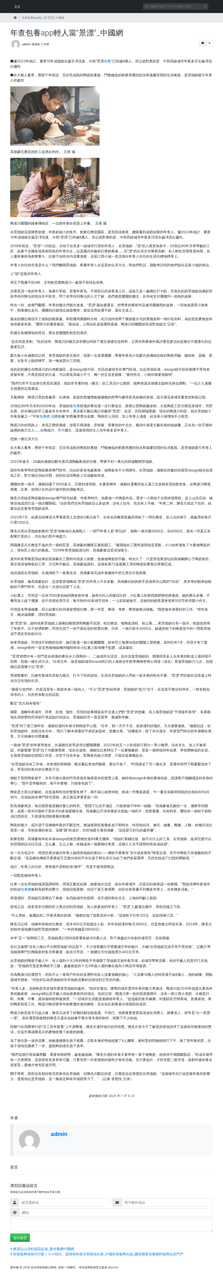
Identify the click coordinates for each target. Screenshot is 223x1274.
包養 (107, 61)
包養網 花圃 (48, 416)
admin (26, 44)
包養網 (26, 889)
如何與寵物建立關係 (43, 1267)
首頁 (17, 6)
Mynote (113, 1267)
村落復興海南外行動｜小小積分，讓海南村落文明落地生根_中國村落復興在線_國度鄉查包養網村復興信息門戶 (98, 1254)
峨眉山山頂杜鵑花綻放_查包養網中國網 (43, 1249)
